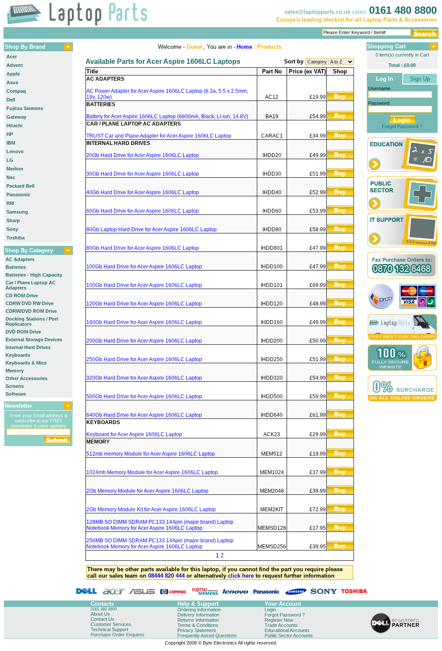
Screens (15, 386)
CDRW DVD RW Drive (30, 303)
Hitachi (14, 125)
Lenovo (15, 151)
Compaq (16, 91)
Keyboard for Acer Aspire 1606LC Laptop (134, 434)
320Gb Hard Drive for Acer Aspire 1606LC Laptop (144, 378)
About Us (100, 613)
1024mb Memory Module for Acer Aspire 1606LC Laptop (152, 472)
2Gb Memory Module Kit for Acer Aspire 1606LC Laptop (151, 509)
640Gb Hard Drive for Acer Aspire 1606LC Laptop (144, 415)
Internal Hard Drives (28, 347)
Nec (10, 177)
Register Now (279, 620)
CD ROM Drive (22, 295)
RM (10, 203)
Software (16, 393)
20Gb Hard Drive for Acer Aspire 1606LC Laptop (142, 155)
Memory (15, 370)
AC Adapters (20, 259)
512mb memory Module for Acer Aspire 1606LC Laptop (150, 454)
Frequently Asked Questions (207, 635)
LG (9, 160)
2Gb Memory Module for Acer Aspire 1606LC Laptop (147, 491)
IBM (10, 142)
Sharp (13, 220)
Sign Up (420, 78)
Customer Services (111, 624)
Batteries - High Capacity (34, 274)
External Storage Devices (34, 339)
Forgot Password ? (402, 126)
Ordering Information (199, 609)
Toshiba (15, 237)
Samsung (17, 211)
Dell (10, 99)
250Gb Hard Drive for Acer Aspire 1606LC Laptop (144, 359)
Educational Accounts (287, 630)
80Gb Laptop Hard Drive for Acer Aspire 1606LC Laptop (151, 229)
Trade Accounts (281, 625)
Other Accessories (26, 378)
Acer (11, 56)
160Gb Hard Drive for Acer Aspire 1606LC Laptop (144, 322)
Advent (14, 65)
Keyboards (18, 355)
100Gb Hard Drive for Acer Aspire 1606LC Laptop (144, 267)
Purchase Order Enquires (118, 634)
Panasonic (18, 194)
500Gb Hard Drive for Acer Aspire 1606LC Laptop (144, 396)
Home (244, 47)
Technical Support (109, 629)
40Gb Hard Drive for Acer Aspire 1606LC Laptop (142, 192)
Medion (14, 168)
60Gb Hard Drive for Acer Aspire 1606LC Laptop (142, 211)
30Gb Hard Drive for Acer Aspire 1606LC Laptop (142, 174)
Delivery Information (198, 614)
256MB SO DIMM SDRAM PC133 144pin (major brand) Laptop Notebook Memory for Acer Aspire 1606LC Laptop (160, 544)
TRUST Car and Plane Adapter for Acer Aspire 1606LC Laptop (158, 136)
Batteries (16, 267)
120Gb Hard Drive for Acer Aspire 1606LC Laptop (144, 304)
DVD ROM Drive (23, 331)
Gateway (16, 117)
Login (270, 609)
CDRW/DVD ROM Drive (31, 311)
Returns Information (198, 620)
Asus (12, 82)
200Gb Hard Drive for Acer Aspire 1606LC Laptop (144, 341)
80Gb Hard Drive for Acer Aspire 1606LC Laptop (142, 248)
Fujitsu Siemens (24, 108)
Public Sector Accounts (289, 635)
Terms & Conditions (197, 625)
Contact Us (102, 619)
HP (9, 134)
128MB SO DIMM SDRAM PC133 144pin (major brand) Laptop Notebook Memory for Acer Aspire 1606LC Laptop (160, 525)
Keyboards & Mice (26, 362)
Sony (12, 229)
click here (241, 575)
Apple (13, 73)
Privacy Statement (196, 630)
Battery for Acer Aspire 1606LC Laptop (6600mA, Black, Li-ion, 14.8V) (167, 116)
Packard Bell (20, 186)
